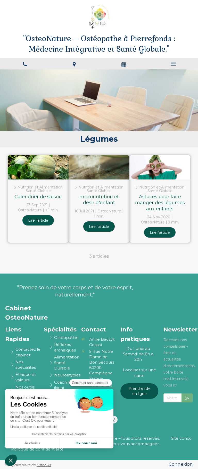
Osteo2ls (44, 465)
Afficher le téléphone (102, 388)
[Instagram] (114, 419)
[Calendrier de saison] (38, 167)
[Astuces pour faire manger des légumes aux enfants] (159, 167)
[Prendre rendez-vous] (123, 63)
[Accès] (74, 63)
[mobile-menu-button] (173, 64)
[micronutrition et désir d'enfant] (99, 167)
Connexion (181, 464)
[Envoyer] (187, 397)
